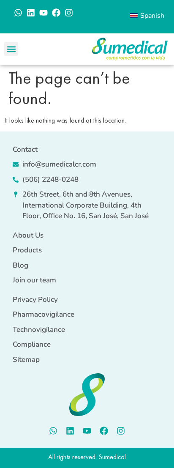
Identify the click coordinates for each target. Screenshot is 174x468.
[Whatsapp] (18, 12)
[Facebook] (56, 12)
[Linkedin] (31, 12)
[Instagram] (69, 12)
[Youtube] (43, 12)
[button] (11, 49)
